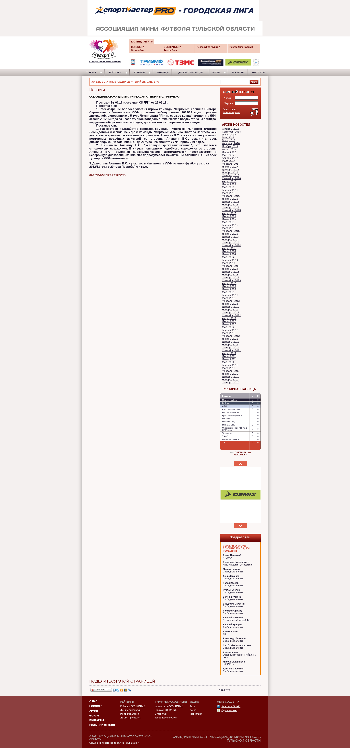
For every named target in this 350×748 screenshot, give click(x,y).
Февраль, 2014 (231, 265)
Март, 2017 (228, 160)
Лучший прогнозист (130, 717)
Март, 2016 (228, 192)
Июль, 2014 (229, 251)
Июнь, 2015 (229, 219)
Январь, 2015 (230, 233)
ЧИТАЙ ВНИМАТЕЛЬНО (146, 82)
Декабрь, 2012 (230, 306)
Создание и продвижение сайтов (106, 743)
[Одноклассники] (122, 690)
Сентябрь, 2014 (231, 245)
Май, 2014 (228, 257)
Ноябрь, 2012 (230, 309)
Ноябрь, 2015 (230, 204)
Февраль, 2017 (231, 163)
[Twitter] (118, 690)
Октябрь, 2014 (230, 242)
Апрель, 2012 (230, 330)
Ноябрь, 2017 (230, 146)
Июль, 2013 (229, 286)
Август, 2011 (229, 353)
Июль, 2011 (229, 356)
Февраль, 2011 (231, 370)
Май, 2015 (228, 222)
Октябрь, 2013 (230, 277)
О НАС (93, 701)
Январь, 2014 (230, 268)
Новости (95, 706)
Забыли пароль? (231, 112)
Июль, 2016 (229, 184)
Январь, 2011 (230, 373)
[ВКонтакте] (114, 690)
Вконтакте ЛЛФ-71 (230, 706)
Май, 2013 (228, 292)
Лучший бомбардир (130, 710)
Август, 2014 (229, 248)
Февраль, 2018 (231, 143)
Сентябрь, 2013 (231, 280)
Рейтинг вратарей (129, 714)
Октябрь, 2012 (230, 312)
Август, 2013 (229, 283)
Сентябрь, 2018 (231, 131)
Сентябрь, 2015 (231, 210)
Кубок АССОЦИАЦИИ (166, 710)
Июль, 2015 (229, 216)
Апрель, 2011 (230, 365)
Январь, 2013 (230, 303)
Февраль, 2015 (231, 230)
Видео (193, 710)
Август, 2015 (229, 213)
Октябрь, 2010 (230, 382)
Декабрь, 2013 (230, 271)
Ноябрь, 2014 (230, 239)
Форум (94, 715)
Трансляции (196, 714)
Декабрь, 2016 (230, 169)
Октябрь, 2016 (230, 175)
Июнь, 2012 (229, 324)
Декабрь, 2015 (230, 201)
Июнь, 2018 (229, 134)
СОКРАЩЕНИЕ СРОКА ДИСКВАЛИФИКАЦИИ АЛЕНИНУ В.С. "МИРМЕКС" (134, 96)
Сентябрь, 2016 (231, 178)
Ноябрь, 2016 (230, 172)
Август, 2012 (229, 318)
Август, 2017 (229, 149)
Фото (192, 706)
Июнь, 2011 (229, 359)
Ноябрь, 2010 (230, 379)
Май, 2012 (228, 327)
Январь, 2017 (230, 166)
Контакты (96, 720)
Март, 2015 (228, 227)
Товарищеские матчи (166, 717)
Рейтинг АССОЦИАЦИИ (132, 706)
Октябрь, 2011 (230, 347)
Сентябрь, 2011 (231, 350)
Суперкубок (161, 714)
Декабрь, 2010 (230, 376)
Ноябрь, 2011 (230, 344)
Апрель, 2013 (230, 295)
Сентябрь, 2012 (231, 315)
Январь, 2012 (230, 338)
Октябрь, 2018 (230, 128)
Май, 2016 (228, 187)
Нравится (224, 689)
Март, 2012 (228, 332)
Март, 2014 (228, 262)
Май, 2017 (228, 155)
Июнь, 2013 (229, 289)
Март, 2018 (228, 140)
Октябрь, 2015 (230, 207)
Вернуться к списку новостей (107, 174)
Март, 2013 (228, 297)
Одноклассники (229, 710)
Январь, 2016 (230, 198)
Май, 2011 (228, 362)
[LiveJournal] (129, 690)
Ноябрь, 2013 (230, 274)
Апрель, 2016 (230, 190)
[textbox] (235, 81)
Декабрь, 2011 (230, 341)
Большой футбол (102, 725)
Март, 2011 (228, 367)
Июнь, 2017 (229, 152)
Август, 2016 (229, 181)
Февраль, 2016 (231, 195)
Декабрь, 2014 (230, 236)
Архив (93, 710)
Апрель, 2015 (230, 225)
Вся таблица (240, 454)
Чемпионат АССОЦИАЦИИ (169, 706)
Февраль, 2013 (231, 300)
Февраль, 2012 (231, 335)
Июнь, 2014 (229, 254)
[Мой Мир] (126, 690)
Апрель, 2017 (230, 157)
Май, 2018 (228, 137)
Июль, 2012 (229, 321)
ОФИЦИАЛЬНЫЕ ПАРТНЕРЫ (105, 61)
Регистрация (229, 109)
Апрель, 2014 (230, 260)
